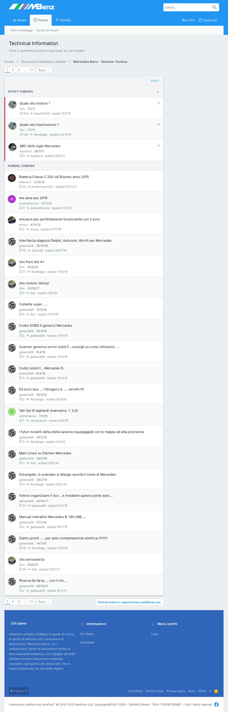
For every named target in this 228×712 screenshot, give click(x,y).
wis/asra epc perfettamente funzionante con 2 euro (59, 219)
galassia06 (26, 245)
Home (202, 691)
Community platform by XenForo (51, 704)
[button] (74, 20)
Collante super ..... (33, 304)
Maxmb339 (42, 113)
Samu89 (37, 250)
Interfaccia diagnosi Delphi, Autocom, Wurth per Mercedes (65, 240)
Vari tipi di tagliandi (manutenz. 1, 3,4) (48, 410)
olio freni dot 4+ (32, 262)
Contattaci (87, 642)
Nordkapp (40, 134)
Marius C (25, 182)
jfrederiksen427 (42, 186)
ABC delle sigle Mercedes (40, 146)
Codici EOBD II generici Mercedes (45, 325)
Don (22, 267)
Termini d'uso (154, 691)
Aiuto (191, 691)
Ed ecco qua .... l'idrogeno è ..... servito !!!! (51, 389)
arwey (23, 224)
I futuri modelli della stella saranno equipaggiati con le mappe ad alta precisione (81, 432)
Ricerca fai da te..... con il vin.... (43, 580)
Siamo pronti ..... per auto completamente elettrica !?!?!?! (63, 538)
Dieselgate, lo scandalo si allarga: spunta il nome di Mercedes (67, 474)
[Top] (210, 691)
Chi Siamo (87, 634)
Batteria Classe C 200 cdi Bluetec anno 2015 (54, 177)
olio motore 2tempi (34, 283)
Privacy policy (176, 691)
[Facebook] (216, 704)
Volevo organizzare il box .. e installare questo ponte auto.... (66, 495)
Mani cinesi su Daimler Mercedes (45, 453)
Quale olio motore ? (35, 103)
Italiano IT (20, 691)
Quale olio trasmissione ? (39, 125)
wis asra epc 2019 (33, 198)
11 (31, 70)
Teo (22, 109)
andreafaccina (29, 203)
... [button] (24, 70)
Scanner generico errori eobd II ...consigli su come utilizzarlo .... (69, 347)
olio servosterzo (32, 559)
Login (155, 634)
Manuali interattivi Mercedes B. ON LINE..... (52, 517)
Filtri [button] (154, 81)
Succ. (42, 70)
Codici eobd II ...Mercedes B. (41, 368)
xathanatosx (27, 416)
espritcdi (26, 151)
